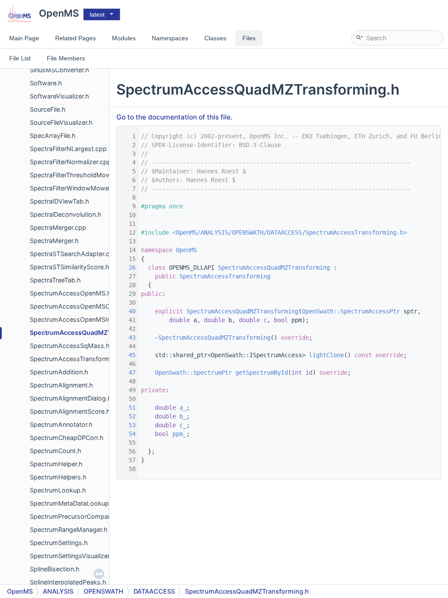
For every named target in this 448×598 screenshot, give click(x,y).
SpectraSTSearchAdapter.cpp (73, 253)
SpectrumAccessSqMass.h (70, 345)
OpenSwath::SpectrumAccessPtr (351, 311)
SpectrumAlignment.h (61, 385)
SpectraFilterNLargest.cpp (68, 148)
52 (127, 416)
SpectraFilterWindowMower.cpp (77, 188)
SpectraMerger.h (54, 240)
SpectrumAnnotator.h (61, 424)
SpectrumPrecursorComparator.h (78, 516)
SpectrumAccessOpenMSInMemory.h (85, 319)
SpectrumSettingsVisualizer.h (72, 555)
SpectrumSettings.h (59, 542)
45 (127, 355)
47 (127, 372)
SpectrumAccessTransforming (224, 276)
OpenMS (186, 249)
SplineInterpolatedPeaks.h (68, 582)
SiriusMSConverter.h (59, 70)
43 (127, 337)
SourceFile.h (48, 109)
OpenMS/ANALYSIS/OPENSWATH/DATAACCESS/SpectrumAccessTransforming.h (289, 232)
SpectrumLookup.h (58, 490)
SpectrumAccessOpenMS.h (70, 293)
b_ (182, 416)
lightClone (326, 355)
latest (97, 14)
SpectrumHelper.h (56, 464)
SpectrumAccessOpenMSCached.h (82, 306)
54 (127, 433)
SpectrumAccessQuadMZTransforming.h (92, 332)
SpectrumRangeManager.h (69, 529)
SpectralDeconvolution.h (66, 214)
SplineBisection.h (55, 569)
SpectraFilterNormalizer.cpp (70, 161)
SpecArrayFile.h (53, 135)
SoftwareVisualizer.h (59, 96)
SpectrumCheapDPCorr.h (67, 437)
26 (127, 267)
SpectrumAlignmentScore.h (70, 411)
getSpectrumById (261, 372)
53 (127, 425)
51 (127, 407)
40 (127, 311)
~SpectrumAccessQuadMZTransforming (212, 337)
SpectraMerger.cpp (58, 227)
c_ (182, 425)
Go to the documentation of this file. (174, 117)
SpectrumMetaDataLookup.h (72, 503)
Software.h (46, 83)
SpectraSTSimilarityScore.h (69, 267)
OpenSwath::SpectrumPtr (193, 372)
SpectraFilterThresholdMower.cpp (80, 175)
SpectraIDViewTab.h (59, 201)
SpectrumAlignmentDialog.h (71, 398)
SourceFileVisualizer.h (61, 122)
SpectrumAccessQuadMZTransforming (274, 267)
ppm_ (179, 433)
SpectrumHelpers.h (58, 477)
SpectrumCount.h (55, 450)
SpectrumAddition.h (59, 372)
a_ (182, 407)
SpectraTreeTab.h (55, 280)
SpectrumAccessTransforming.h (77, 358)
